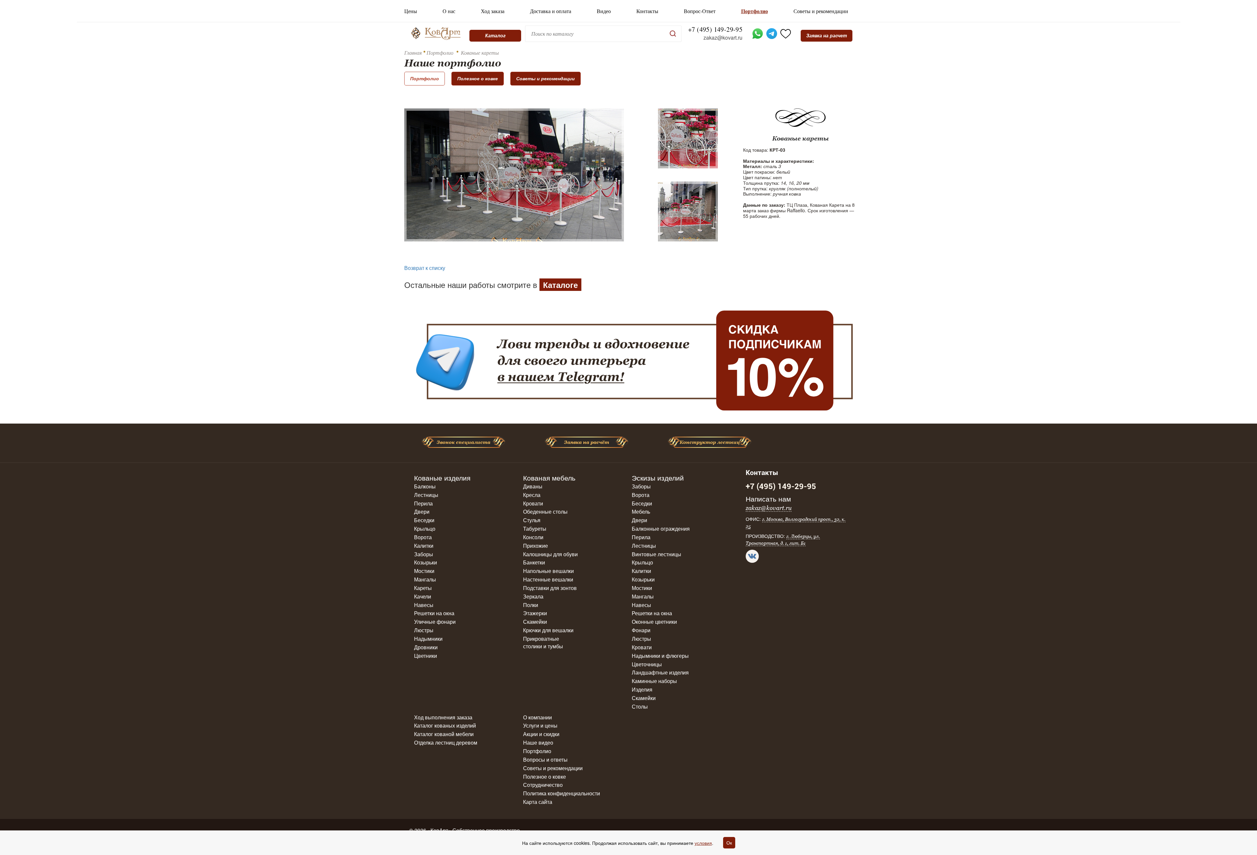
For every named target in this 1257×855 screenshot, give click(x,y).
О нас (449, 11)
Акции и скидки (541, 734)
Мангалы (425, 579)
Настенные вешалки (548, 579)
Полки (530, 605)
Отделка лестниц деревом (445, 742)
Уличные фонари (435, 621)
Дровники (426, 647)
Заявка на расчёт (586, 442)
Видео (604, 11)
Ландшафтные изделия (660, 672)
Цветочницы (647, 664)
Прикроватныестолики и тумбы (543, 642)
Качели (422, 596)
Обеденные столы (545, 511)
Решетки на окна (434, 613)
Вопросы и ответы (545, 759)
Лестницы (426, 495)
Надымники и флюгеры (660, 655)
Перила (423, 503)
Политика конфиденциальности (561, 793)
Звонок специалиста (463, 442)
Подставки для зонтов (550, 588)
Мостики (424, 571)
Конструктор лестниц (710, 442)
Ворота (423, 537)
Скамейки (535, 621)
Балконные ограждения (661, 528)
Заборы (423, 554)
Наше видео (538, 742)
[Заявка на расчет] (826, 36)
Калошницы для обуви (550, 554)
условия (703, 843)
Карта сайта (537, 802)
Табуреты (534, 528)
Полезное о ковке (477, 78)
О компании (537, 717)
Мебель (641, 511)
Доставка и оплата (550, 11)
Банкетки (534, 562)
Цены (410, 11)
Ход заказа (492, 11)
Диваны (532, 486)
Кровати (533, 503)
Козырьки (425, 562)
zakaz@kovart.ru (722, 37)
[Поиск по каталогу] (673, 33)
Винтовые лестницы (656, 554)
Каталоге (560, 284)
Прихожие (535, 545)
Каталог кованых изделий (445, 725)
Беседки (424, 520)
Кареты (423, 588)
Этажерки (535, 613)
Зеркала (533, 596)
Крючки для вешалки (548, 630)
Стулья (531, 520)
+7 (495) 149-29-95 (715, 29)
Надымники (428, 638)
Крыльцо (424, 528)
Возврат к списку (424, 268)
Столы (640, 706)
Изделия (642, 689)
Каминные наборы (654, 681)
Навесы (423, 605)
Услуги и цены (540, 725)
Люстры (423, 630)
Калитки (423, 545)
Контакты (647, 11)
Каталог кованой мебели (444, 734)
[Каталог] (495, 36)
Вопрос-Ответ (700, 11)
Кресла (531, 495)
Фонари (641, 630)
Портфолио (754, 11)
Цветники (425, 655)
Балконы (425, 486)
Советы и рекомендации (820, 11)
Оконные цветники (654, 621)
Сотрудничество (543, 784)
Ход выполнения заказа (443, 717)
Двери (421, 511)
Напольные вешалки (548, 571)
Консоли (533, 537)
